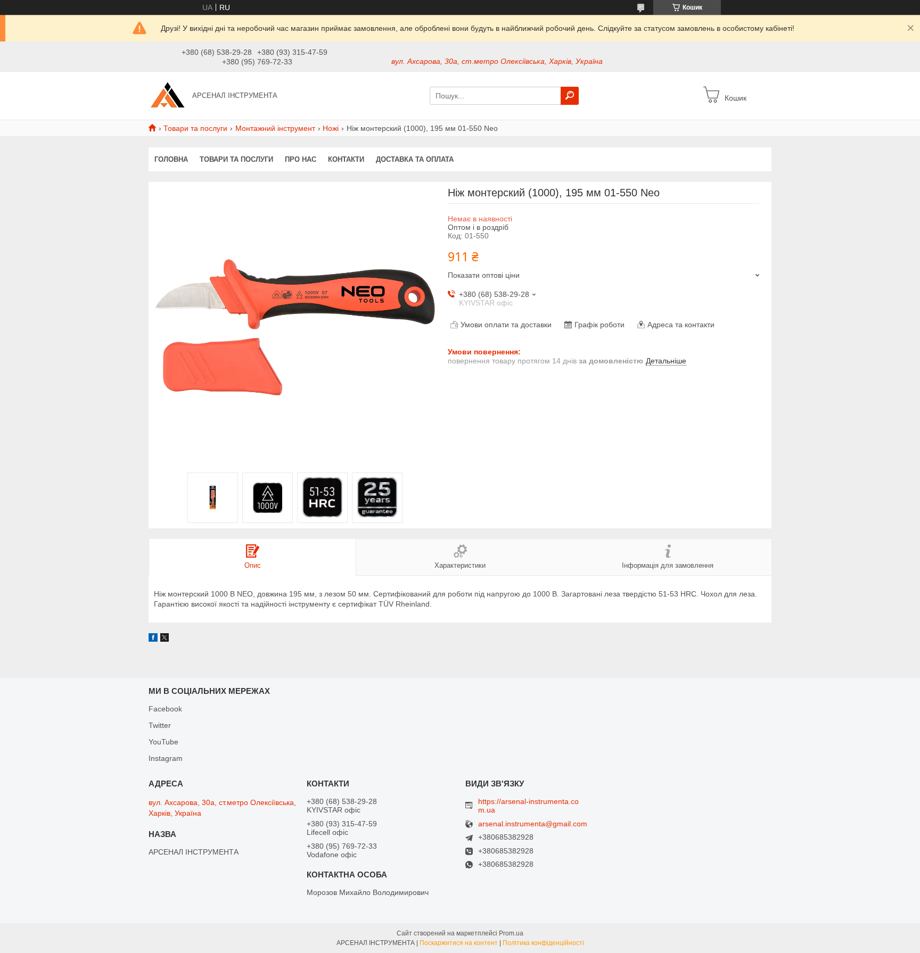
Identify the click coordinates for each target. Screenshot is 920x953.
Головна (171, 159)
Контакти (346, 159)
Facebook (165, 709)
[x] (164, 639)
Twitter (160, 725)
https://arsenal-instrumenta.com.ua (528, 805)
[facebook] (153, 639)
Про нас (300, 159)
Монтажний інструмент (275, 128)
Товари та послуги (195, 128)
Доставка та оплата (415, 159)
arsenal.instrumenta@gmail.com (532, 824)
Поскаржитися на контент (459, 943)
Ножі (331, 128)
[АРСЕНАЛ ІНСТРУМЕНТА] (167, 95)
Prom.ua (511, 933)
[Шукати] (570, 96)
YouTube (163, 741)
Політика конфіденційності (543, 943)
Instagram (166, 758)
